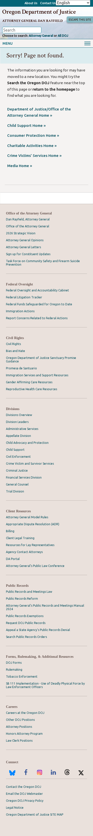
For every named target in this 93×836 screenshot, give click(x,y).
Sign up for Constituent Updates (28, 254)
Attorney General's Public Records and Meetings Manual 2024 (45, 607)
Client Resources (18, 511)
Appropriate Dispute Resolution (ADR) (32, 524)
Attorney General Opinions (24, 240)
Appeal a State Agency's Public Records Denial (38, 629)
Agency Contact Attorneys (24, 552)
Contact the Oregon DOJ (23, 786)
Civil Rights (15, 338)
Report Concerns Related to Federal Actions (36, 318)
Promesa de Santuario (21, 368)
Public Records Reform (22, 598)
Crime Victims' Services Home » (34, 155)
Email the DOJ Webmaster (24, 793)
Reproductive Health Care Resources (31, 389)
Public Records (17, 586)
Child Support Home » (26, 125)
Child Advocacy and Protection (27, 442)
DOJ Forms (14, 662)
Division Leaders (17, 421)
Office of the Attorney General (29, 213)
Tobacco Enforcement (21, 676)
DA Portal (13, 558)
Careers (11, 707)
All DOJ (63, 35)
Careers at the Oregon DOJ (25, 712)
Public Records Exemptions (24, 616)
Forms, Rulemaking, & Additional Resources (39, 657)
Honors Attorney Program (24, 733)
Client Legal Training (20, 538)
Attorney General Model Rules (27, 517)
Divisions (12, 409)
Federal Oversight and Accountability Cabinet (37, 290)
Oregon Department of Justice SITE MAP (34, 814)
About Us (31, 3)
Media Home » (19, 166)
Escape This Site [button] (80, 19)
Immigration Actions (20, 311)
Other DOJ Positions (20, 719)
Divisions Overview (19, 415)
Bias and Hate (15, 350)
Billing (10, 531)
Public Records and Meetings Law (29, 591)
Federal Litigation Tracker (24, 297)
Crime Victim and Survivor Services (30, 463)
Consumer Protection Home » (33, 135)
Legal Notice (15, 807)
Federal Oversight (19, 284)
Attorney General (41, 35)
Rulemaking (14, 669)
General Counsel (17, 484)
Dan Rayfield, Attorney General (28, 219)
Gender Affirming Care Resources (29, 382)
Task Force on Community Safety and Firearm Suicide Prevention (43, 262)
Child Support (15, 449)
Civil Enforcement (18, 456)
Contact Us (48, 3)
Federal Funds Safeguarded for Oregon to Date (39, 304)
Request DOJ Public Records (25, 623)
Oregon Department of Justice (39, 12)
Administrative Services (22, 428)
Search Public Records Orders (26, 636)
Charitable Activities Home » (32, 145)
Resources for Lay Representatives (30, 545)
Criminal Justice (17, 470)
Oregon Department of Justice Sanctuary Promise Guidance (41, 359)
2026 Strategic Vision (20, 233)
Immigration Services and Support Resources (37, 375)
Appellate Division (18, 435)
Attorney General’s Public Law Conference (35, 565)
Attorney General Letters (23, 247)
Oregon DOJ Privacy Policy (24, 800)
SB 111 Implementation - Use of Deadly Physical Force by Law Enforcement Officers (45, 685)
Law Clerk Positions (19, 740)
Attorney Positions (19, 726)
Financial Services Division (24, 477)
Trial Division (15, 491)
